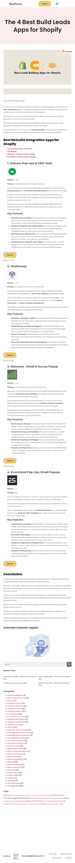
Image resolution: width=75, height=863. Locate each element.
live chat (14, 804)
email (56, 798)
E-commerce (12, 714)
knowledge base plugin (51, 801)
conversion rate (34, 795)
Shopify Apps (12, 772)
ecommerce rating (50, 798)
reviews (38, 804)
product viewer (21, 804)
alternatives (7, 795)
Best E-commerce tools (16, 698)
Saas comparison (14, 767)
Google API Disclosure (66, 854)
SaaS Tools (11, 770)
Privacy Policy (53, 854)
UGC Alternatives (14, 783)
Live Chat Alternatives (15, 741)
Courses (10, 701)
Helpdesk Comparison (15, 722)
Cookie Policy (68, 858)
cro (39, 795)
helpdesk (67, 798)
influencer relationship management (12, 801)
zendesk (61, 804)
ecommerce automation (37, 798)
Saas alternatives (14, 765)
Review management (15, 759)
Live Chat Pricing (13, 746)
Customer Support (14, 711)
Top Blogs (11, 780)
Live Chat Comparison (15, 743)
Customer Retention (15, 706)
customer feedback (45, 795)
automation (15, 795)
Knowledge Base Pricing (16, 738)
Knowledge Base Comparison (18, 735)
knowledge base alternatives (33, 801)
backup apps (21, 795)
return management (30, 804)
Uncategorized (13, 786)
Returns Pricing (13, 756)
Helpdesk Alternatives (15, 719)
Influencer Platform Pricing (17, 730)
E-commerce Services (16, 717)
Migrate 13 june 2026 (15, 748)
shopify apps (49, 804)
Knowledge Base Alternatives (18, 733)
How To (10, 727)
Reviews (10, 762)
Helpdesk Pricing (13, 725)
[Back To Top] (8, 260)
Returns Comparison (15, 754)
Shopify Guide (12, 775)
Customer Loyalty (14, 703)
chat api (27, 795)
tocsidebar (56, 804)
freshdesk (61, 798)
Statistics (10, 778)
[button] (57, 3)
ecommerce (24, 798)
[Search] (69, 664)
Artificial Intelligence (15, 695)
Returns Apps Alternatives (17, 751)
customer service (57, 795)
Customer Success (14, 709)
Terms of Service (56, 858)
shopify (43, 804)
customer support (11, 798)
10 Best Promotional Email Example (15, 683)
